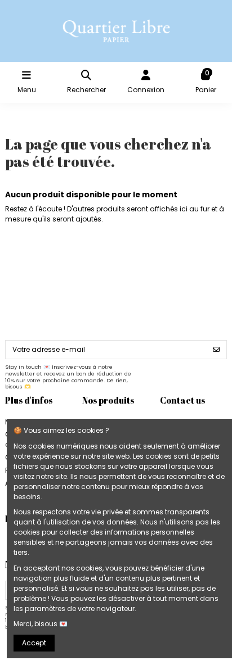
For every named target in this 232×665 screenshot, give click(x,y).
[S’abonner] (216, 350)
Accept (34, 643)
